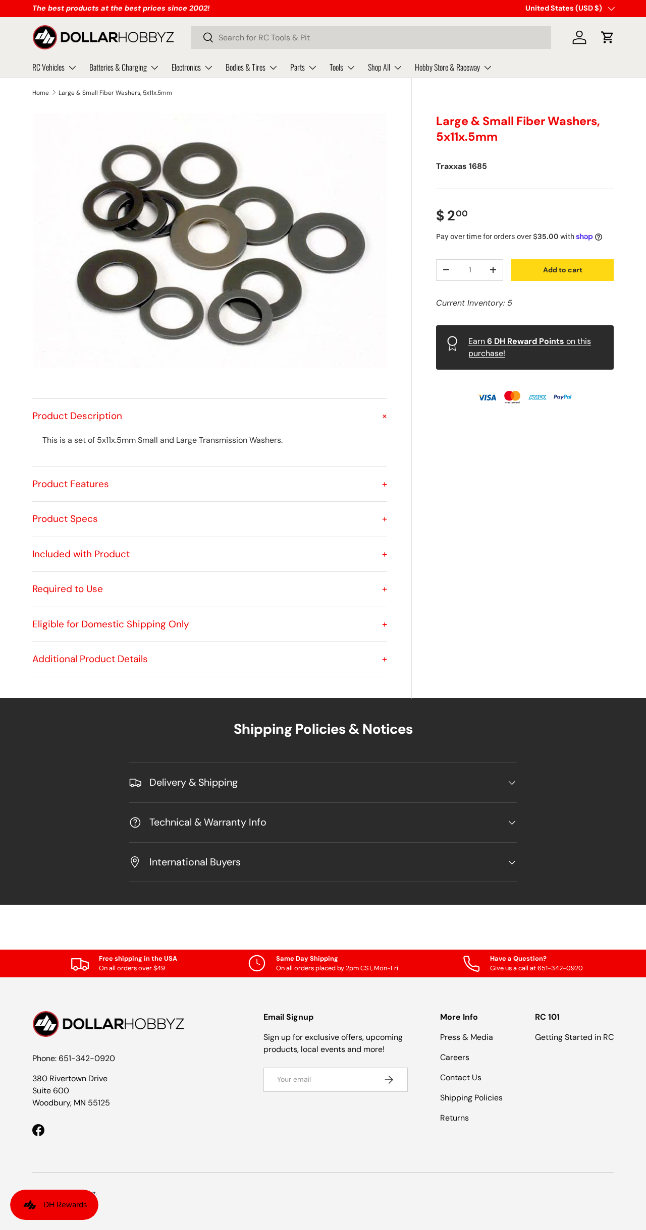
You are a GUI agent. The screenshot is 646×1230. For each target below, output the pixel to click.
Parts (297, 67)
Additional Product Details (209, 659)
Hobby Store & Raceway (447, 67)
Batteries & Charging (118, 67)
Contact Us (460, 1077)
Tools (336, 67)
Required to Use (209, 588)
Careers (454, 1057)
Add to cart (562, 269)
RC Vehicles (48, 67)
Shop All (379, 67)
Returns (454, 1117)
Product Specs (209, 518)
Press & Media (466, 1037)
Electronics (186, 67)
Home (40, 93)
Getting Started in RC (574, 1037)
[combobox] (371, 37)
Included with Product (209, 554)
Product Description (209, 415)
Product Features (209, 484)
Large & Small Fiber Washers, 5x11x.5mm (115, 93)
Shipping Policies (471, 1097)
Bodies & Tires (245, 67)
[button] (608, 37)
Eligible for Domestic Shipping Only (209, 624)
